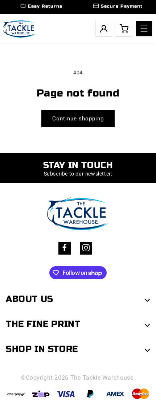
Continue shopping (78, 118)
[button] (144, 29)
